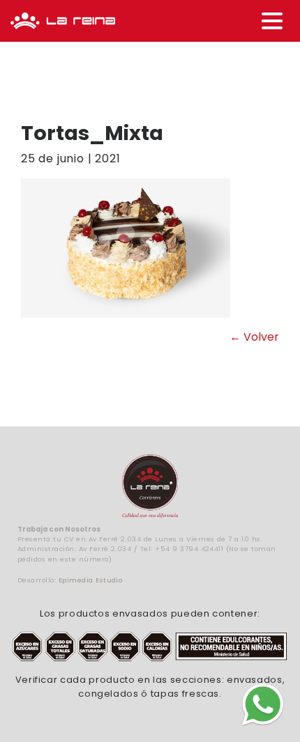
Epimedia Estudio (91, 580)
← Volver (254, 337)
